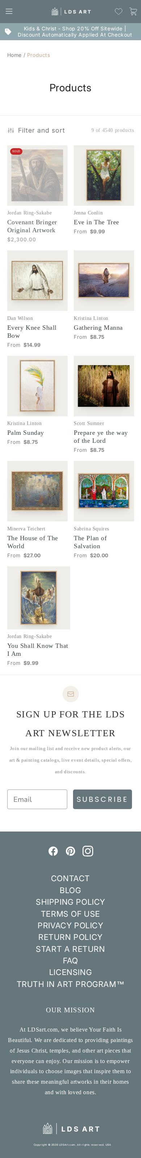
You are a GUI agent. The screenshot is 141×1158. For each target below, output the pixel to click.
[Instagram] (88, 854)
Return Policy (70, 937)
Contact (70, 878)
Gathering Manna (98, 327)
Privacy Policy (70, 925)
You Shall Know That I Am (37, 649)
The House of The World (33, 542)
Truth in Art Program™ (71, 984)
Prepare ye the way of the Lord (101, 436)
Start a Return (70, 949)
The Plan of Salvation (90, 542)
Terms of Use (70, 914)
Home (14, 55)
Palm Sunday (25, 432)
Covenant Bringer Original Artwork (32, 226)
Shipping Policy (70, 902)
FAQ (70, 960)
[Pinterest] (70, 854)
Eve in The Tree (96, 222)
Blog (70, 890)
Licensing (70, 972)
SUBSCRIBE (102, 799)
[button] (9, 11)
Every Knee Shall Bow (32, 331)
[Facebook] (53, 854)
